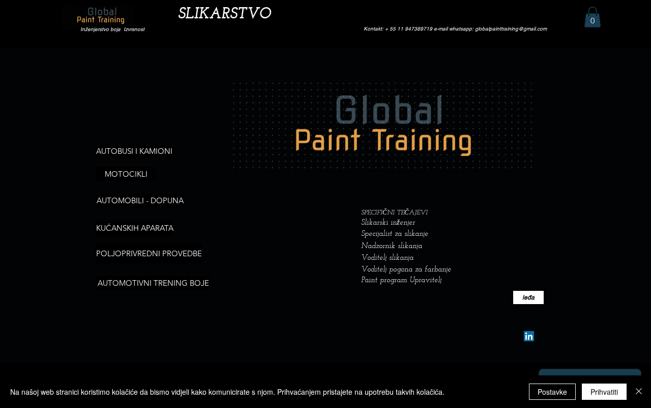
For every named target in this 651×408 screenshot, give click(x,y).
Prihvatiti (604, 392)
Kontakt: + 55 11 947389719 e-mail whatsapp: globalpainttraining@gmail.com (455, 28)
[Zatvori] (639, 392)
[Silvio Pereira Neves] (529, 336)
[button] (592, 17)
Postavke (552, 392)
